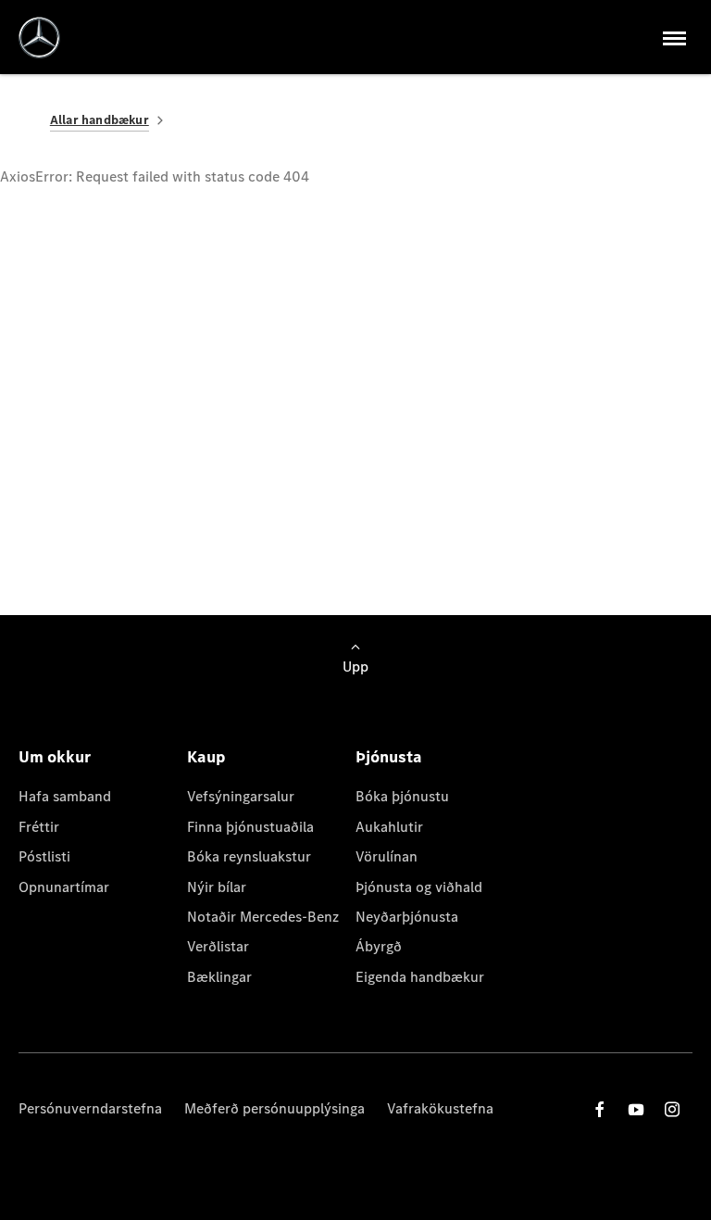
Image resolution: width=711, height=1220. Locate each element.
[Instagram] (672, 1109)
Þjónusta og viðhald (419, 887)
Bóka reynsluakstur (249, 856)
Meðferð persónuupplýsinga (274, 1108)
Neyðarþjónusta (407, 916)
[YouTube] (636, 1109)
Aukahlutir (389, 826)
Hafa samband (65, 796)
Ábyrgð (379, 946)
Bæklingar (219, 977)
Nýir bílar (216, 887)
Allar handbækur (99, 120)
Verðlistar (218, 946)
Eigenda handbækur (420, 977)
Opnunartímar (64, 887)
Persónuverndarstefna (90, 1108)
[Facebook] (600, 1109)
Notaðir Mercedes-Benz (263, 916)
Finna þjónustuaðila (250, 826)
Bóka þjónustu (402, 796)
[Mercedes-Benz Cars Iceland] (39, 37)
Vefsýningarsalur (240, 796)
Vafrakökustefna (440, 1108)
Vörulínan (387, 856)
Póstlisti (44, 856)
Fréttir (39, 826)
